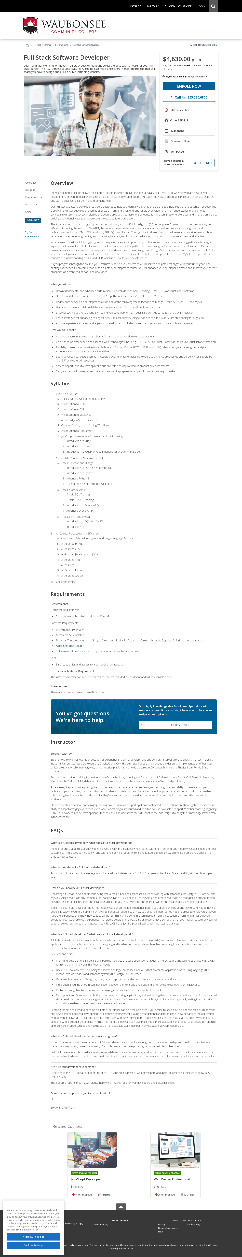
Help (160, 1231)
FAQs (28, 211)
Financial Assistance (168, 1228)
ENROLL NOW (189, 86)
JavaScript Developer (86, 1179)
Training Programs (42, 44)
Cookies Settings (33, 1245)
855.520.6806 (32, 236)
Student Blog (193, 1224)
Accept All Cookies (33, 1236)
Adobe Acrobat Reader (70, 646)
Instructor (31, 204)
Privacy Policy (126, 1248)
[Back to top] (121, 1219)
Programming (61, 44)
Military (161, 1224)
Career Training (100, 1224)
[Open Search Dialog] (213, 6)
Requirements (33, 197)
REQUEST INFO (202, 163)
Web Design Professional (172, 1179)
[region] (33, 1227)
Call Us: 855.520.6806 (203, 44)
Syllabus (30, 189)
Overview (30, 182)
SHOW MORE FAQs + (63, 1107)
